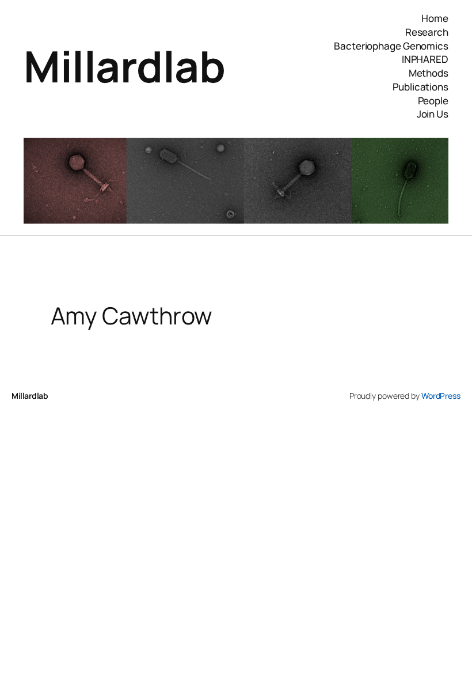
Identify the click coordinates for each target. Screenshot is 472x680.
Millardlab (124, 65)
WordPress (440, 395)
